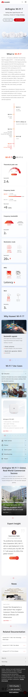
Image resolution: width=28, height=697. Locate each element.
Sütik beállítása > (14, 692)
